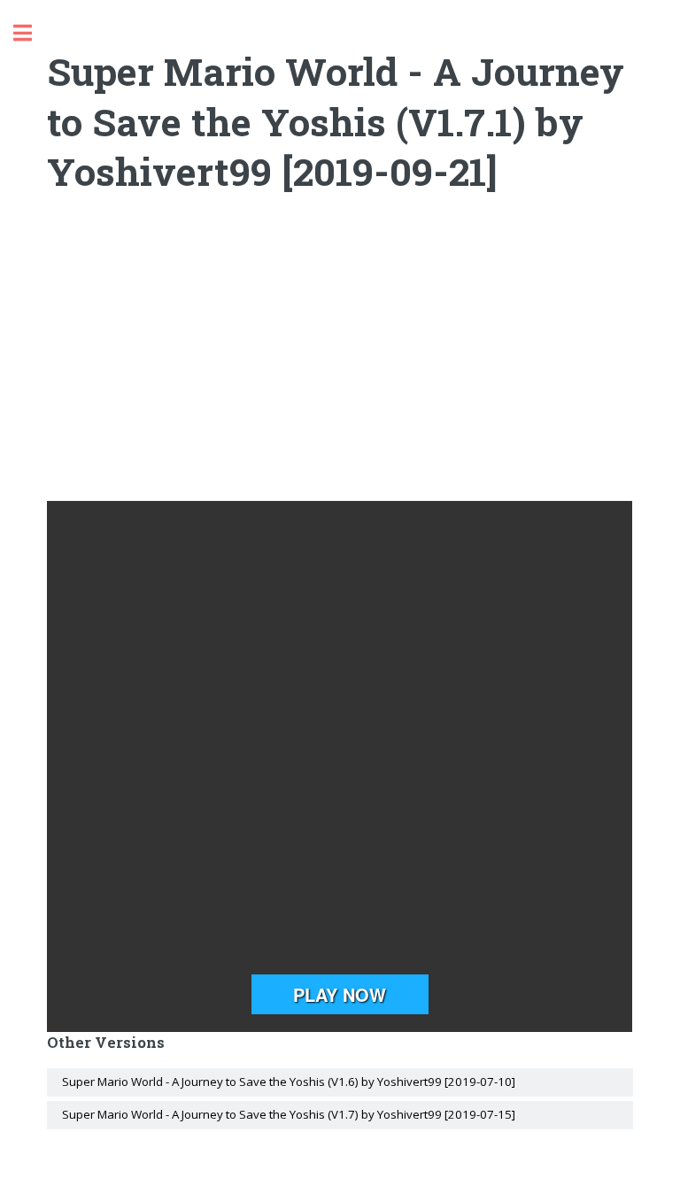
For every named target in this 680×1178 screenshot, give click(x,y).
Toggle (32, 33)
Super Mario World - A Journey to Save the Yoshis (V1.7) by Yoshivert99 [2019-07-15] (288, 1114)
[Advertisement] (340, 359)
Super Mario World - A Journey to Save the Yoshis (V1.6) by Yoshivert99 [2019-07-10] (288, 1081)
